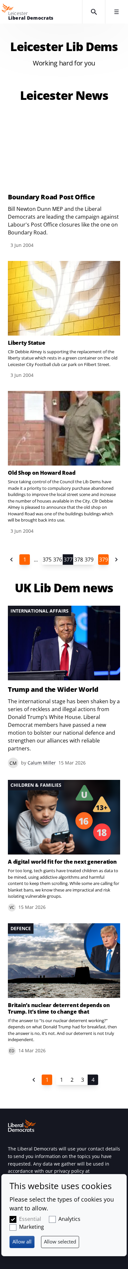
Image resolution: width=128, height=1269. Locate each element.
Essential (30, 1219)
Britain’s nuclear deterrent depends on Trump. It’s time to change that (59, 1008)
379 (89, 559)
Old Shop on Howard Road (41, 472)
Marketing (31, 1226)
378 (78, 559)
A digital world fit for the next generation (62, 861)
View (64, 181)
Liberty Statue (26, 343)
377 (68, 559)
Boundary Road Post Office (51, 197)
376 (57, 559)
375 (47, 559)
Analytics (69, 1219)
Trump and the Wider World (53, 689)
